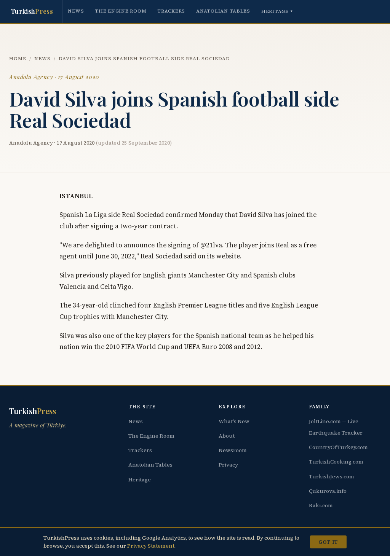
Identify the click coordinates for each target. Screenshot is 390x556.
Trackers (171, 11)
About (227, 436)
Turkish (32, 11)
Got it (328, 541)
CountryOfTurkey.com (338, 447)
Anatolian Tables (223, 11)
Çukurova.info (328, 491)
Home (17, 58)
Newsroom (233, 450)
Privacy (228, 464)
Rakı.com (321, 505)
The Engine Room (120, 11)
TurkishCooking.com (336, 461)
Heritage (277, 11)
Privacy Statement (150, 546)
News (76, 11)
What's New (234, 421)
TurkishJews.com (331, 476)
